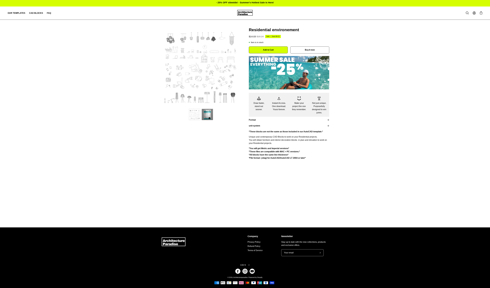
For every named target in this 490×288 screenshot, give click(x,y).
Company (253, 236)
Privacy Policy (254, 242)
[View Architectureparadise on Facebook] (237, 271)
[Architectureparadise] (245, 13)
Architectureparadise (240, 277)
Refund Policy (254, 246)
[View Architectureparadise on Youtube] (252, 271)
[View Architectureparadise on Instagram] (245, 271)
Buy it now (310, 50)
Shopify (259, 277)
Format (252, 120)
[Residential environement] (194, 114)
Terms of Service (255, 250)
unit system (254, 126)
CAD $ (243, 265)
